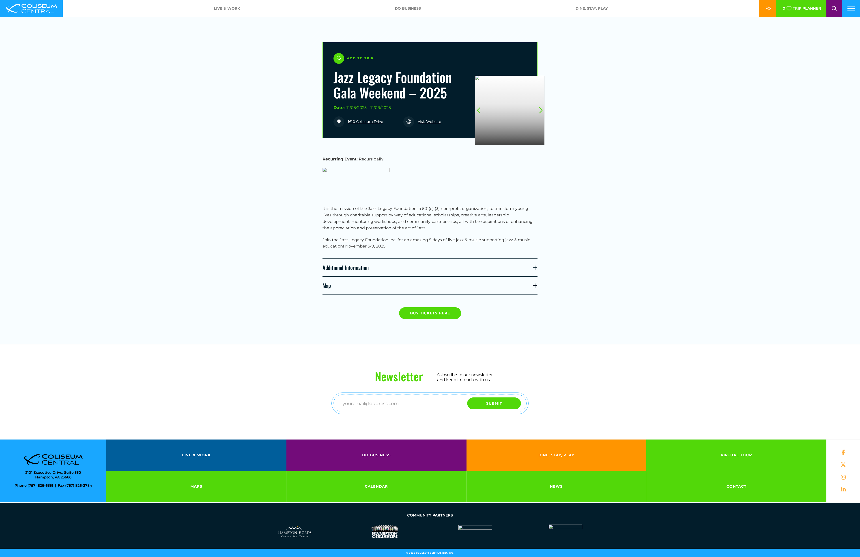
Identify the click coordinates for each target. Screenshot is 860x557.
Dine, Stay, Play (592, 8)
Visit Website (429, 122)
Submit (494, 403)
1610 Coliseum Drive (365, 122)
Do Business (408, 8)
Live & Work (227, 8)
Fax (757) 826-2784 (75, 485)
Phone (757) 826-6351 (34, 485)
